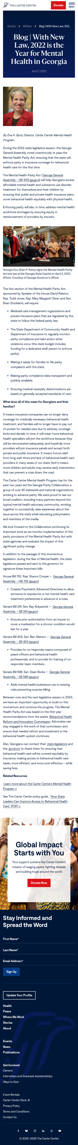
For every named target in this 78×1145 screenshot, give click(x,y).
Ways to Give (11, 1081)
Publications (11, 1052)
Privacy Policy (11, 1105)
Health (7, 1005)
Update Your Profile (19, 996)
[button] (71, 5)
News (6, 1046)
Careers (8, 1070)
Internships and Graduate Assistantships (27, 1076)
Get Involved (11, 1065)
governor (14, 748)
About (7, 1028)
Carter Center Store (16, 1100)
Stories (11, 26)
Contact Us (10, 1117)
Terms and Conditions (16, 1111)
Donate (58, 5)
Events (7, 1041)
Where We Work (13, 1017)
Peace (7, 1011)
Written (27, 26)
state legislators (57, 744)
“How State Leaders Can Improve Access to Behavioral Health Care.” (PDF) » (35, 801)
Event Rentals (11, 1094)
